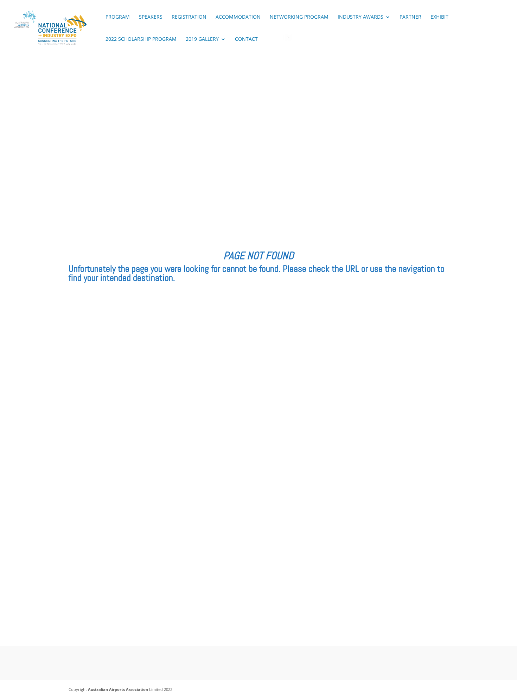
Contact (246, 39)
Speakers (150, 17)
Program (118, 17)
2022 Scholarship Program (141, 39)
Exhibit (439, 17)
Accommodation (238, 17)
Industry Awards (360, 17)
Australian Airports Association (118, 689)
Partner (410, 17)
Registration (189, 17)
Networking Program (299, 17)
